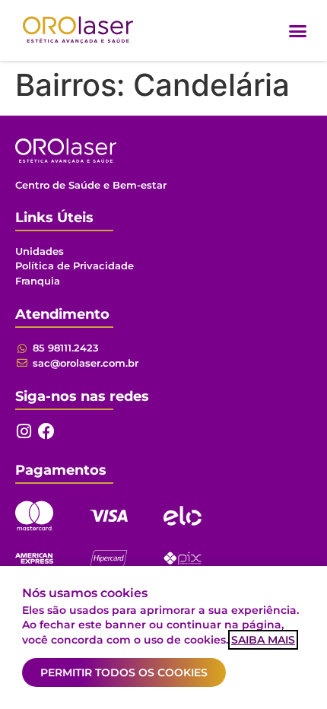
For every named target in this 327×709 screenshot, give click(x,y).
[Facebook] (46, 431)
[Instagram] (23, 431)
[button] (298, 30)
